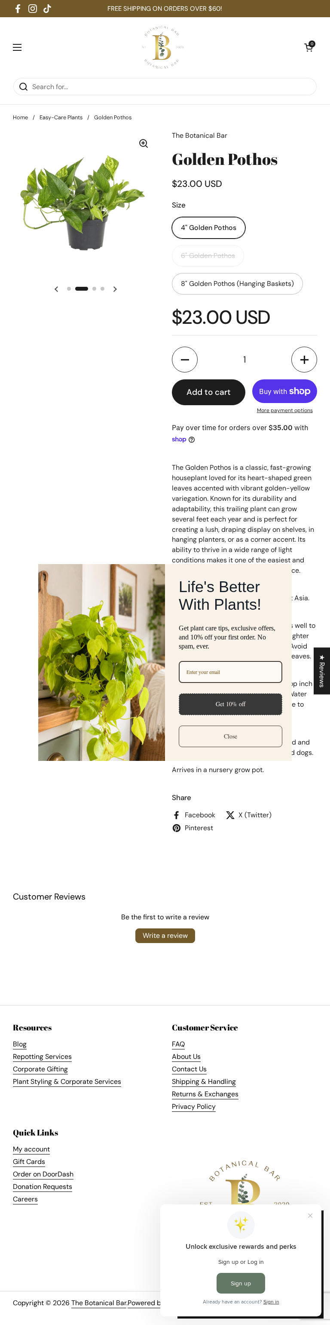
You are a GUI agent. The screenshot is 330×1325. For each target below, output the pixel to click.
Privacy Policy (194, 1106)
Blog (20, 1044)
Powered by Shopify (159, 1302)
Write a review (165, 935)
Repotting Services (42, 1056)
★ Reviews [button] (322, 670)
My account (31, 1149)
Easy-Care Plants (61, 117)
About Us (186, 1056)
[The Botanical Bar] (163, 47)
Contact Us (189, 1069)
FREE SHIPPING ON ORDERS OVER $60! (164, 8)
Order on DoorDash (43, 1174)
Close (230, 736)
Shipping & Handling (204, 1081)
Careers (25, 1199)
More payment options (285, 410)
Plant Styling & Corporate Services (67, 1081)
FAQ (178, 1044)
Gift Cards (29, 1161)
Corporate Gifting (40, 1069)
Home (20, 117)
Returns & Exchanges (205, 1093)
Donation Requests (42, 1186)
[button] (308, 47)
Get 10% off (230, 704)
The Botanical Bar (98, 1302)
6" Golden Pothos (208, 255)
